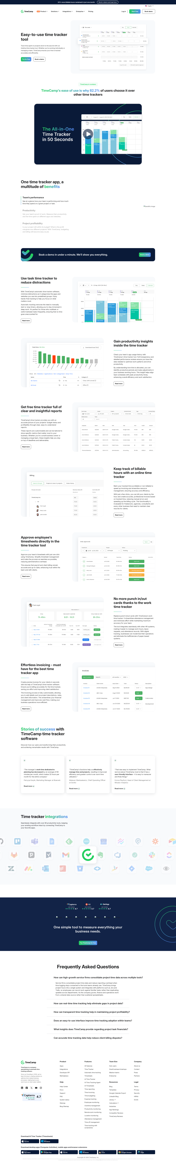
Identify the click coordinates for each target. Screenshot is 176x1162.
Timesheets (88, 1076)
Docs (61, 1090)
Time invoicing (90, 1092)
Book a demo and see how (108, 2)
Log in (124, 11)
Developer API (65, 1072)
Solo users (112, 1066)
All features (88, 1066)
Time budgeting (90, 1096)
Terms (136, 1086)
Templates (112, 1090)
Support (62, 1093)
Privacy (136, 1090)
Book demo (149, 11)
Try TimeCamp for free (88, 943)
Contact (136, 1069)
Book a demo (39, 59)
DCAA (136, 1100)
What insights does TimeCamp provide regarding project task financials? (91, 1029)
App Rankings (114, 1110)
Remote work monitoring (93, 1112)
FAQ (61, 1096)
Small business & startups (117, 1069)
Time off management (92, 1122)
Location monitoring (91, 1115)
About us (137, 1066)
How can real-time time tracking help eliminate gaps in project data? (88, 1003)
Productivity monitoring (93, 1109)
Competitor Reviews (116, 1113)
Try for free (26, 59)
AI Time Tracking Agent (92, 1082)
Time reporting (90, 1089)
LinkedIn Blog (114, 1096)
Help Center (64, 1086)
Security (137, 1093)
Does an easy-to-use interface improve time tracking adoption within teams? (93, 1020)
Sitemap (62, 1103)
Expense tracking (90, 1099)
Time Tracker (89, 1069)
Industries (112, 1106)
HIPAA (136, 1096)
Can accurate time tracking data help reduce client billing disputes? (88, 1038)
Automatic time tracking (93, 1072)
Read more (26, 320)
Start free (135, 11)
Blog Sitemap (64, 1106)
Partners (137, 1076)
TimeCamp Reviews (116, 1116)
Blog (110, 1086)
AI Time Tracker (90, 1079)
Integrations (64, 1069)
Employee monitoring (92, 1102)
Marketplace (64, 1076)
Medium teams (114, 1072)
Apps (61, 1066)
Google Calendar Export (117, 1093)
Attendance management (93, 1119)
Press (136, 1072)
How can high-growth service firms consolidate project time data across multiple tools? (98, 977)
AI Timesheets (89, 1086)
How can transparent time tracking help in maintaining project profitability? (92, 1012)
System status (64, 1100)
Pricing (90, 11)
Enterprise (112, 1076)
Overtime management (92, 1106)
